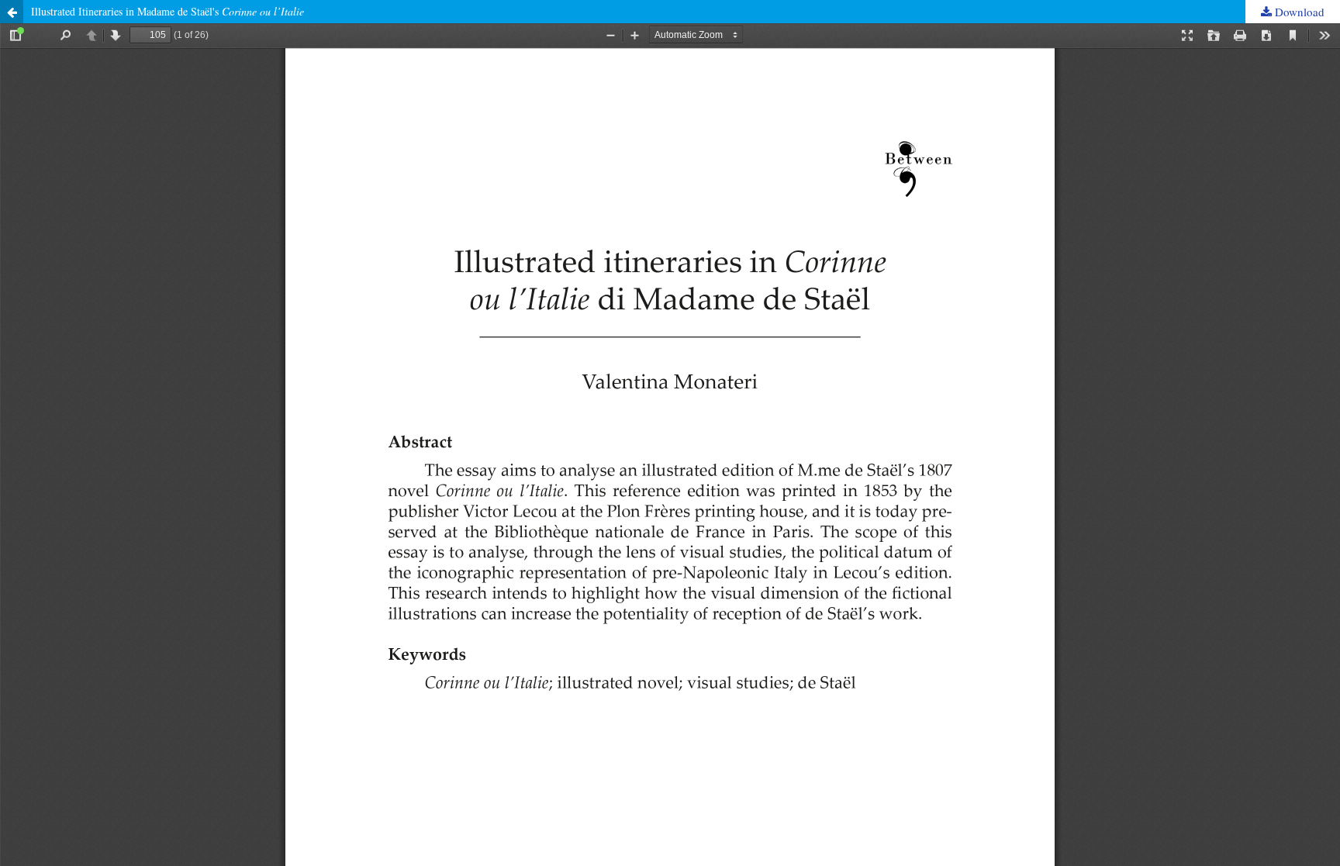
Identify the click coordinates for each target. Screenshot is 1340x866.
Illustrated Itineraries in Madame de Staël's (167, 11)
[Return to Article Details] (11, 11)
